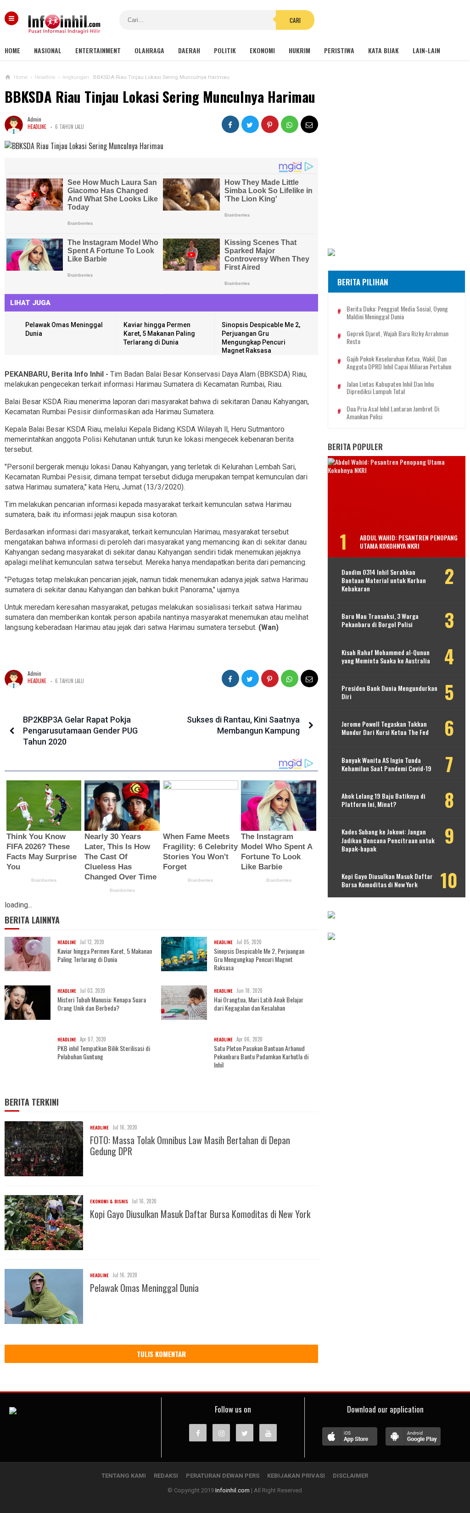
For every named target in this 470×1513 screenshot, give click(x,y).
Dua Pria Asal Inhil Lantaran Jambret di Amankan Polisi (393, 413)
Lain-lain (426, 50)
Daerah (189, 50)
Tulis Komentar (161, 1354)
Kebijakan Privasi (296, 1475)
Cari (295, 20)
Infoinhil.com (232, 1490)
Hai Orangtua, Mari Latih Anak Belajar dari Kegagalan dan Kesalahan (258, 1004)
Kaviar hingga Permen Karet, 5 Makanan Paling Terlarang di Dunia (159, 333)
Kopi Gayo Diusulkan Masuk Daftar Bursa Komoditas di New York (200, 1213)
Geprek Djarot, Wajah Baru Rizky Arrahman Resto (397, 337)
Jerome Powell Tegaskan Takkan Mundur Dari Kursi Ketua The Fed (385, 728)
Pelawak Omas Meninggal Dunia (144, 1287)
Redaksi (166, 1475)
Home (12, 50)
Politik (225, 50)
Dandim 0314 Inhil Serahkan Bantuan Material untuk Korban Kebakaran (383, 580)
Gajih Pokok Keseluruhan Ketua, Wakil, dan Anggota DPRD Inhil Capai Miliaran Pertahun (399, 363)
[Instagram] (221, 1432)
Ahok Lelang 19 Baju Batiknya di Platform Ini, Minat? (383, 800)
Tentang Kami (123, 1475)
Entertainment (98, 50)
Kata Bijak (383, 50)
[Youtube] (268, 1432)
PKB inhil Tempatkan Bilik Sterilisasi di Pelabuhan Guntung (103, 1052)
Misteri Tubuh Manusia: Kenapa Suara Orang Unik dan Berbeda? (101, 1004)
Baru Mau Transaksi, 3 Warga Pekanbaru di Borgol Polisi (380, 620)
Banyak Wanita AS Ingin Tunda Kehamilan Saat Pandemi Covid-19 (386, 764)
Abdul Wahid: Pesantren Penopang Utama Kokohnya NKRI (409, 542)
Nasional (48, 50)
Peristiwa (339, 50)
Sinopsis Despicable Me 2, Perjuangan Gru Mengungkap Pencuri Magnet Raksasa (259, 959)
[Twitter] (244, 1432)
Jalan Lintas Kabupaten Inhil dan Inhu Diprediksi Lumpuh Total (390, 388)
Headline (37, 126)
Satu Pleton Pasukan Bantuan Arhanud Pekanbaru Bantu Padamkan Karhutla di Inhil (261, 1056)
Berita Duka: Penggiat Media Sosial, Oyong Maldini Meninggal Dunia (397, 313)
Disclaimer (350, 1475)
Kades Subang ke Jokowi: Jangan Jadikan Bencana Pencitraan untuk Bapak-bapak (388, 840)
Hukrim (299, 50)
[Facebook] (198, 1432)
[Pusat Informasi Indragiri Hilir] (13, 1411)
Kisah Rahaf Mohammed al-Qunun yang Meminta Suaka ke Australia (385, 656)
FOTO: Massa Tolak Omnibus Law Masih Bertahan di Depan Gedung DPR (190, 1146)
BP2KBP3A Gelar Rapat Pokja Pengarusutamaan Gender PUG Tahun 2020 (80, 730)
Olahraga (149, 50)
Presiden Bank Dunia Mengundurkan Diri (389, 692)
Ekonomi (262, 50)
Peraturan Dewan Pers (222, 1475)
